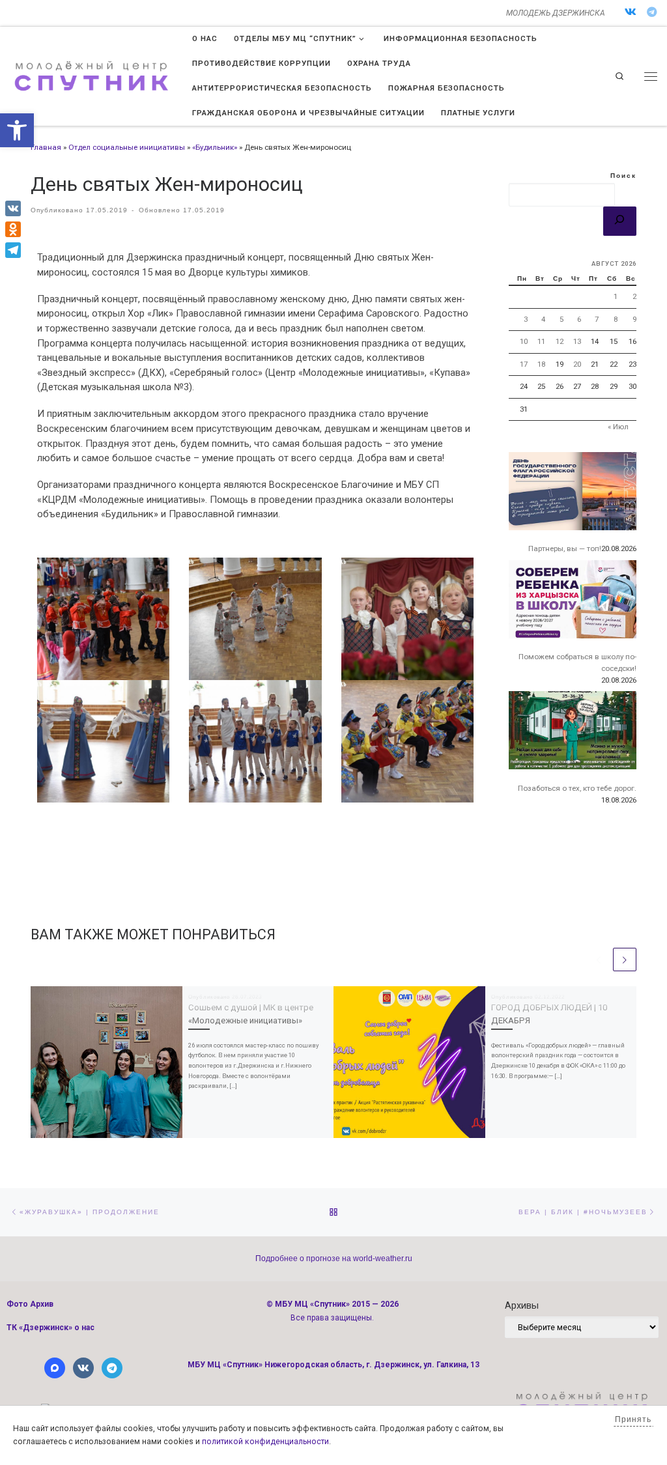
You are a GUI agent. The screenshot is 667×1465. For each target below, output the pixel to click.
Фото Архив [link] (30, 1304)
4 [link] (543, 319)
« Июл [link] (618, 426)
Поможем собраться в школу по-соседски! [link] (577, 662)
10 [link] (524, 341)
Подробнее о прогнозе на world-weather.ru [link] (333, 1258)
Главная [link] (46, 147)
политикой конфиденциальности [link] (265, 1441)
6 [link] (579, 319)
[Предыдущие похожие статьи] (598, 959)
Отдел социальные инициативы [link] (126, 147)
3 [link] (526, 319)
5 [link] (561, 319)
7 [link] (597, 319)
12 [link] (559, 341)
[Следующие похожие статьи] (624, 959)
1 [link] (615, 296)
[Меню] (650, 76)
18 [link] (541, 364)
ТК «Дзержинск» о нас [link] (50, 1327)
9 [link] (634, 319)
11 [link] (541, 341)
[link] (17, 130)
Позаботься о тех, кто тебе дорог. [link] (577, 788)
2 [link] (634, 296)
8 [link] (615, 319)
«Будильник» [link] (214, 147)
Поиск (623, 175)
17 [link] (524, 364)
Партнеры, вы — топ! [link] (564, 548)
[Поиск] (619, 221)
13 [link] (577, 341)
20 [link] (577, 364)
